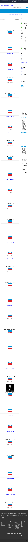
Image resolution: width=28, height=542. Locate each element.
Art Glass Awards (16, 522)
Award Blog (22, 523)
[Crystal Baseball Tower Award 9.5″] (10, 309)
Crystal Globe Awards (24, 102)
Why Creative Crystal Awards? (3, 525)
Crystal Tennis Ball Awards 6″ (10, 471)
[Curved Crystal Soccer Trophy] (10, 215)
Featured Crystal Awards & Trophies (24, 153)
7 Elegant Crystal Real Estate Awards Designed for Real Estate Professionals (24, 169)
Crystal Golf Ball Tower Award (10, 140)
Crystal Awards (9, 521)
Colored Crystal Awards (24, 149)
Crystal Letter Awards (24, 104)
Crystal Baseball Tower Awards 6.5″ (10, 282)
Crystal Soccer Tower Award (10, 455)
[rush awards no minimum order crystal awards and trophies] (14, 14)
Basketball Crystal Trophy (10, 30)
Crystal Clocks (23, 122)
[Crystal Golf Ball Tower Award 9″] (10, 403)
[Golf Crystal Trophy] (10, 230)
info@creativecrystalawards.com (4, 3)
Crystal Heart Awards (24, 103)
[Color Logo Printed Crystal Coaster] (22, 79)
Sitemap (22, 525)
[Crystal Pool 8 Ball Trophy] (10, 152)
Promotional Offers (23, 522)
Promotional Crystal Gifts (17, 524)
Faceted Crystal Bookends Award (24, 67)
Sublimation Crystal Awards (24, 112)
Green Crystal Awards (24, 151)
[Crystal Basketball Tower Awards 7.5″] (10, 325)
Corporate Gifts (9, 523)
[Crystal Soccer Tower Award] (10, 451)
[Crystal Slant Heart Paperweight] (22, 82)
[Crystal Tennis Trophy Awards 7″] (10, 482)
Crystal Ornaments (24, 124)
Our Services (2, 524)
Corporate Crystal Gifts (17, 527)
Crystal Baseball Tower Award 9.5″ (10, 313)
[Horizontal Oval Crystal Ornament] (22, 75)
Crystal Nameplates (24, 129)
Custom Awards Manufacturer (9, 540)
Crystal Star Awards (24, 107)
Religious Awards (23, 108)
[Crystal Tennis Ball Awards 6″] (10, 466)
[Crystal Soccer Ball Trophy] (10, 167)
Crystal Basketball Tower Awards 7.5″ (9, 329)
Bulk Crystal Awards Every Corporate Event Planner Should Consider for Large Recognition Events (24, 160)
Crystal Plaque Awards (24, 137)
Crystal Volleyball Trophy (10, 203)
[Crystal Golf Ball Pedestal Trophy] (10, 120)
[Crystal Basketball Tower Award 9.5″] (10, 340)
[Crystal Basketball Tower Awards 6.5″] (10, 356)
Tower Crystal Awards (24, 113)
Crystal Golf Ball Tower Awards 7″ (10, 392)
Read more (10, 63)
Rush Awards (23, 109)
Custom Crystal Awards (10, 524)
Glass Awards (9, 527)
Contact (22, 524)
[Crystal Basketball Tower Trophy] (10, 57)
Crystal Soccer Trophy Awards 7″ (10, 439)
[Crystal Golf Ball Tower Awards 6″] (10, 372)
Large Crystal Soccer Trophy (10, 250)
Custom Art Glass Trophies (17, 526)
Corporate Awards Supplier (3, 540)
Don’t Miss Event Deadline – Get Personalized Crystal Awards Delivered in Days (24, 166)
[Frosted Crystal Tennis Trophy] (10, 498)
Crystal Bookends (23, 121)
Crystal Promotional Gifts (24, 143)
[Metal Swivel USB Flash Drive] (22, 72)
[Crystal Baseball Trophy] (10, 41)
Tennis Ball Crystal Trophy (10, 266)
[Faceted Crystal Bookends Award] (22, 68)
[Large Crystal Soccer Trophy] (10, 246)
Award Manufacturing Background (3, 528)
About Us (2, 523)
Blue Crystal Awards (24, 150)
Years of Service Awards (24, 114)
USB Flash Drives (23, 127)
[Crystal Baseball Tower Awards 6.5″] (10, 278)
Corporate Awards (16, 523)
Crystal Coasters (23, 128)
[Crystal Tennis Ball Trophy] (10, 183)
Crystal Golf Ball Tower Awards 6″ (10, 376)
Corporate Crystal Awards (24, 136)
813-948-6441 (8, 3)
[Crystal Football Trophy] (10, 104)
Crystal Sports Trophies (24, 141)
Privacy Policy (22, 540)
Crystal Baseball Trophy (9, 46)
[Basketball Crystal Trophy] (10, 26)
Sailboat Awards (23, 110)
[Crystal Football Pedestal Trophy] (10, 89)
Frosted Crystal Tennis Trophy (9, 502)
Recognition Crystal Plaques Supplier (17, 540)
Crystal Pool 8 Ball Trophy (10, 156)
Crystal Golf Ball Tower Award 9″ (10, 408)
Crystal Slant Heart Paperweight (24, 81)
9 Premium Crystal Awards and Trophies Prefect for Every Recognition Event (24, 172)
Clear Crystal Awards (24, 148)
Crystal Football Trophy (9, 109)
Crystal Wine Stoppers (24, 126)
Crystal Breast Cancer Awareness (24, 95)
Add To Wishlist (11, 66)
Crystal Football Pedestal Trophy (10, 93)
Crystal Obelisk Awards (24, 105)
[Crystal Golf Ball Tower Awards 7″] (10, 388)
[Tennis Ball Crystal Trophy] (10, 262)
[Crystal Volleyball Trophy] (10, 199)
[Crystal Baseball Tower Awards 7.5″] (10, 293)
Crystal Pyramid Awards (24, 106)
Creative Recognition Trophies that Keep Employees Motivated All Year (24, 163)
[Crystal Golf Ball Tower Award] (10, 136)
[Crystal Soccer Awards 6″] (10, 419)
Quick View (8, 66)
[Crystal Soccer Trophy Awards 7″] (10, 435)
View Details (10, 33)
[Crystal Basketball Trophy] (10, 73)
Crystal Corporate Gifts (24, 142)
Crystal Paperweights (24, 125)
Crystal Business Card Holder (24, 120)
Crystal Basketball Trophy (10, 77)
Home (1, 522)
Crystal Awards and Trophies (17, 528)
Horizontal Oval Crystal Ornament (24, 74)
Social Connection (23, 526)
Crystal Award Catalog (23, 521)
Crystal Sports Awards (24, 140)
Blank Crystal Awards (24, 152)
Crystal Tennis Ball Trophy (10, 187)
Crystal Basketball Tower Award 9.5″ (10, 345)
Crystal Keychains (23, 123)
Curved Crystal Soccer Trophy (10, 219)
